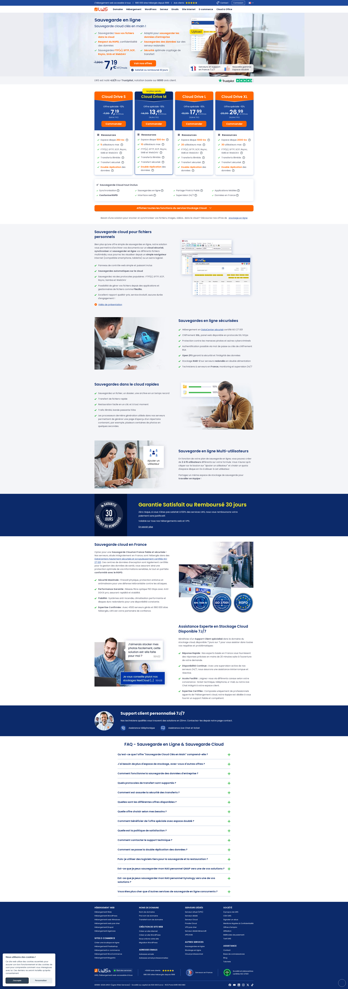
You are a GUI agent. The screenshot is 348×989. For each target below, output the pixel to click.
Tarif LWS (227, 938)
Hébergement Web (103, 912)
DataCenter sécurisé (212, 329)
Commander (113, 124)
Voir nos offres (143, 63)
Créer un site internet (148, 931)
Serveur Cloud (191, 919)
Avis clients (179, 2)
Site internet (188, 9)
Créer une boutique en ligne (106, 942)
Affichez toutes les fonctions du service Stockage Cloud (172, 208)
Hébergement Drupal (103, 927)
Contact (224, 2)
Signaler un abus (230, 919)
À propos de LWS (230, 912)
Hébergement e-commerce (107, 950)
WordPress (150, 9)
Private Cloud (191, 923)
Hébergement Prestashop (106, 946)
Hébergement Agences (105, 931)
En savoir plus (146, 526)
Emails (175, 9)
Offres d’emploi (230, 927)
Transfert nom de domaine (151, 919)
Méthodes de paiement (233, 935)
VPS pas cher (191, 927)
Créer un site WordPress (150, 935)
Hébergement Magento (105, 957)
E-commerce (206, 9)
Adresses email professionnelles (153, 958)
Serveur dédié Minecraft (195, 931)
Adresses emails (146, 954)
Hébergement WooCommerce (108, 954)
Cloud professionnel (194, 954)
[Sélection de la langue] (251, 3)
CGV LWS (227, 915)
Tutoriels (227, 961)
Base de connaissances (234, 954)
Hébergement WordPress (105, 915)
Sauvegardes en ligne (195, 946)
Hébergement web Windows (107, 919)
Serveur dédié (191, 915)
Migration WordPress (148, 942)
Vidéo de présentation (110, 304)
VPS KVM (189, 935)
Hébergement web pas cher (107, 923)
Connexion (238, 2)
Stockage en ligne (193, 950)
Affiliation (227, 931)
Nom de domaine (147, 912)
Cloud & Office (224, 9)
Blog (225, 957)
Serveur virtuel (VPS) (194, 912)
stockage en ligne (238, 218)
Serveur (164, 9)
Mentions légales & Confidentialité (238, 923)
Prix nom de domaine (148, 915)
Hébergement (133, 9)
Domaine (118, 9)
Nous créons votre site (149, 938)
